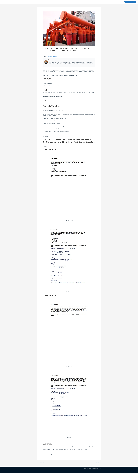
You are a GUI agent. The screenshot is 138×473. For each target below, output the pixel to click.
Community (76, 1)
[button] (130, 2)
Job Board (82, 1)
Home (71, 1)
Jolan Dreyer (51, 60)
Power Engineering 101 (52, 56)
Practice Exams (105, 1)
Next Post (98, 462)
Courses (112, 1)
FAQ (99, 1)
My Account (119, 1)
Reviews (95, 1)
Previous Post (41, 462)
